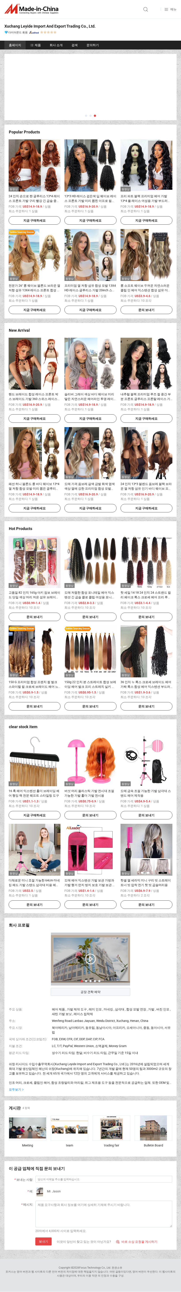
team (69, 1145)
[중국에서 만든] (32, 9)
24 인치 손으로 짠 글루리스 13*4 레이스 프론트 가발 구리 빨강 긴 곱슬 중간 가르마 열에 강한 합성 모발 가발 (34, 200)
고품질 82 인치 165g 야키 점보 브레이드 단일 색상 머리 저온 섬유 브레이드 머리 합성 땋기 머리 (34, 597)
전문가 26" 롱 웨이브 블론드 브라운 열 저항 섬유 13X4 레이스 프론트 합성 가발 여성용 (34, 290)
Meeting (27, 1145)
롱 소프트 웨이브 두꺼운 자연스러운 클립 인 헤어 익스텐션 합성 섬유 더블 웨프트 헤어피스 (146, 290)
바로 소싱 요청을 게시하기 (136, 1241)
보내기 (43, 1241)
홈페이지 (15, 45)
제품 (38, 45)
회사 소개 (56, 45)
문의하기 (93, 45)
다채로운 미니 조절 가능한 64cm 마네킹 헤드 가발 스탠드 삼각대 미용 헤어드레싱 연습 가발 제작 (34, 885)
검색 (75, 45)
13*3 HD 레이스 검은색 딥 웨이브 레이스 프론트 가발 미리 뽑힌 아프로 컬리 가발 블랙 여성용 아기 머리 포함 (90, 200)
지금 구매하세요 (34, 220)
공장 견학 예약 (90, 992)
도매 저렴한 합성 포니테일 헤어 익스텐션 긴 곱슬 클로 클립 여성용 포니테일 (89, 597)
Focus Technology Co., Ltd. (95, 1267)
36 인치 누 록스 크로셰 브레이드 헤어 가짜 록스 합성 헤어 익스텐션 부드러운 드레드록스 (146, 686)
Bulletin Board (153, 1145)
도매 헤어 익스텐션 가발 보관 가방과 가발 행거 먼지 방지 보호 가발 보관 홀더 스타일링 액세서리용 (89, 885)
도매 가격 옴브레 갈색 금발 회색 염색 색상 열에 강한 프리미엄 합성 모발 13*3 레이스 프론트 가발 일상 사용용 (89, 488)
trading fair (111, 1145)
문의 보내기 (146, 310)
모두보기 (15, 1089)
